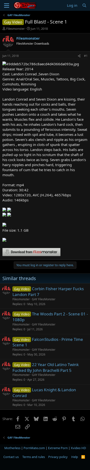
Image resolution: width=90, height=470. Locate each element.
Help (74, 457)
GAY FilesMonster (43, 299)
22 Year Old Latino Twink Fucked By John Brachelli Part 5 (45, 367)
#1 (86, 56)
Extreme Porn (58, 448)
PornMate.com (34, 448)
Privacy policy (58, 457)
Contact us (11, 457)
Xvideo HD (78, 448)
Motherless (12, 448)
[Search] (84, 5)
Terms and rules (33, 457)
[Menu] (6, 5)
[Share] (79, 56)
